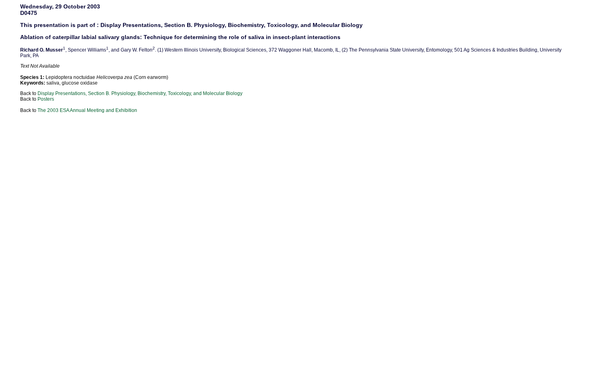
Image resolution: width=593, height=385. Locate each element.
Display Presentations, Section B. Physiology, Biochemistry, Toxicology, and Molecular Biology (140, 93)
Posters (46, 99)
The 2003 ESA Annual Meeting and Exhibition (87, 110)
